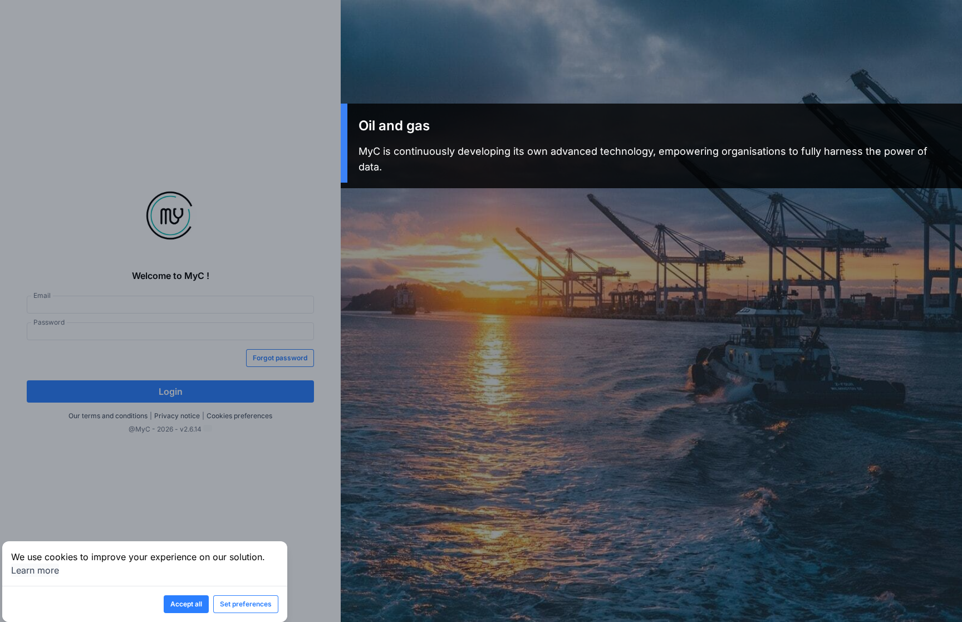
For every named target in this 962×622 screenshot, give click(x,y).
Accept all (186, 604)
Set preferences (246, 604)
